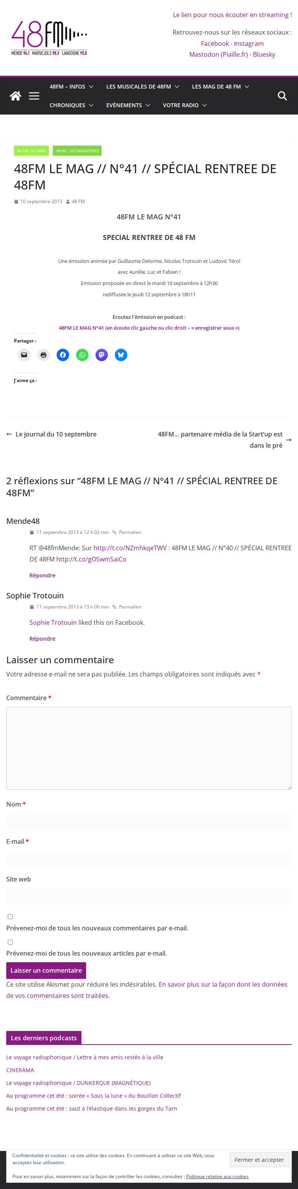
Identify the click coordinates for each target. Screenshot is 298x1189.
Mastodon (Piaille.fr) (218, 54)
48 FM (78, 201)
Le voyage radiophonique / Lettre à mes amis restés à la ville (84, 1057)
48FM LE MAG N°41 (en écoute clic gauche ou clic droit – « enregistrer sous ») (149, 327)
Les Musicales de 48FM (138, 86)
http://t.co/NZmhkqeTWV (130, 548)
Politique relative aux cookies (217, 1176)
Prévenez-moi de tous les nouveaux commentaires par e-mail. (97, 928)
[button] (89, 86)
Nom (16, 804)
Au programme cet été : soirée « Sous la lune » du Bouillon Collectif (93, 1095)
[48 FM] (15, 96)
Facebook (215, 43)
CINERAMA (20, 1070)
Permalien (130, 532)
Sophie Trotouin (35, 595)
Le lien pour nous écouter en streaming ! (232, 14)
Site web (18, 879)
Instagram (249, 43)
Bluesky (264, 54)
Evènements (124, 105)
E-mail (17, 841)
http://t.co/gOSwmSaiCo (91, 559)
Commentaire (29, 698)
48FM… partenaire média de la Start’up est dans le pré (220, 440)
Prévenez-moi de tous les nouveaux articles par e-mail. (86, 953)
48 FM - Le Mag (31, 150)
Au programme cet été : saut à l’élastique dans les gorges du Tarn (91, 1108)
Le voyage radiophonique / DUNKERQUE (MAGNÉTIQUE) (78, 1082)
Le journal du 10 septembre (56, 434)
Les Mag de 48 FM (216, 86)
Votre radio (181, 105)
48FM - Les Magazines (77, 150)
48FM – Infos (67, 86)
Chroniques (67, 105)
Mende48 (23, 521)
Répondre (42, 575)
